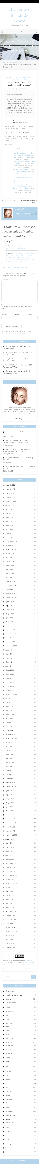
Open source (10, 1038)
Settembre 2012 (11, 738)
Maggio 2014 (10, 662)
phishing (8, 1057)
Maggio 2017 (10, 517)
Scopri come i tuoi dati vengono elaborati (16, 333)
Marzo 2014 (10, 670)
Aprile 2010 (9, 855)
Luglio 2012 (9, 746)
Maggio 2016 (10, 565)
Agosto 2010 (10, 839)
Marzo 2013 (10, 714)
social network (17, 79)
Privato (8, 1095)
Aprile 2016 (9, 569)
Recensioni (9, 1100)
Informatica (16, 77)
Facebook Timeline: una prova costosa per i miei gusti (23, 180)
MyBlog (8, 1079)
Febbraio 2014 (11, 674)
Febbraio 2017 (11, 529)
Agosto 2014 (10, 650)
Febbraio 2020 (11, 485)
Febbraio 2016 (11, 577)
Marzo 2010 (10, 859)
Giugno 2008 (10, 944)
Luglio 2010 (9, 843)
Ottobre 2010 (10, 831)
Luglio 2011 (9, 795)
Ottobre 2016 (10, 545)
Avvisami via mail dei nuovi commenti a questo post (18, 308)
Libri (7, 1103)
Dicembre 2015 (11, 586)
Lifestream (9, 1123)
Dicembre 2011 (11, 775)
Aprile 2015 (9, 618)
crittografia (9, 1045)
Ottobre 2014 (10, 642)
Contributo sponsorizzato (14, 995)
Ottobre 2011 (10, 783)
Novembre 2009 (11, 875)
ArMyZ (13, 89)
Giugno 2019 (10, 493)
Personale (9, 1087)
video (7, 1152)
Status (8, 1120)
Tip (7, 1136)
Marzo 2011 (10, 811)
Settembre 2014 (11, 646)
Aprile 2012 (9, 758)
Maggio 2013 (10, 706)
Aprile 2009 (9, 903)
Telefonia (9, 1132)
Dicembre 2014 (11, 634)
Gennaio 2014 (10, 678)
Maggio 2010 (10, 851)
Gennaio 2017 (10, 533)
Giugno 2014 (10, 658)
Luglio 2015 (9, 606)
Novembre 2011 (11, 779)
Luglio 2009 (9, 891)
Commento (5, 280)
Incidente (8, 77)
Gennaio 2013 (10, 722)
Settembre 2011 (11, 787)
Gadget (8, 1019)
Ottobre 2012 (10, 734)
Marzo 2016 (10, 573)
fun (7, 1015)
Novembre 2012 (11, 730)
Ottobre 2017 (10, 497)
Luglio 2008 (9, 940)
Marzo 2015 (10, 622)
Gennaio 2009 (10, 915)
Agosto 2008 (10, 935)
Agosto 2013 (10, 698)
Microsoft (9, 1034)
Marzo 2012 (10, 763)
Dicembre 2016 (11, 537)
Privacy (23, 77)
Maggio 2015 (10, 614)
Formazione (10, 1011)
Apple (8, 1026)
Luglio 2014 (9, 654)
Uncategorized (11, 1144)
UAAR (7, 1140)
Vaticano (9, 1148)
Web (24, 79)
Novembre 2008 (11, 923)
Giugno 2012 (10, 750)
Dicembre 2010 (11, 823)
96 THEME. (23, 1161)
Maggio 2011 (10, 803)
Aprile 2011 (9, 807)
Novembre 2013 (11, 686)
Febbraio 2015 (11, 626)
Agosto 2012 (10, 742)
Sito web (29, 315)
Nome (4, 315)
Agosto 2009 (10, 887)
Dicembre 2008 (11, 919)
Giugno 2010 (10, 847)
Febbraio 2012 (11, 767)
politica (8, 1091)
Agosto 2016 (10, 553)
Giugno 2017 (10, 513)
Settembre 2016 (11, 549)
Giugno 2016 (10, 561)
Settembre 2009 (11, 883)
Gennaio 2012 (10, 771)
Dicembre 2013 (11, 682)
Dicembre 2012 (11, 726)
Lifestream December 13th (27, 202)
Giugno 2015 (10, 610)
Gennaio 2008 (10, 948)
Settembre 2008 (11, 931)
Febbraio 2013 (11, 718)
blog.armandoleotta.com (25, 969)
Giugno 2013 (10, 702)
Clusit (7, 1030)
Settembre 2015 (11, 598)
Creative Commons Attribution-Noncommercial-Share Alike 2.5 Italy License (19, 965)
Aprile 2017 (9, 521)
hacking (8, 1049)
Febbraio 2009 (11, 911)
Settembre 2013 (11, 694)
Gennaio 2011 (10, 819)
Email (16, 315)
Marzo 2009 (10, 907)
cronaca (8, 999)
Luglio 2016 (9, 557)
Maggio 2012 (10, 754)
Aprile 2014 (9, 666)
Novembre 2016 (11, 541)
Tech (7, 1128)
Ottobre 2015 (10, 594)
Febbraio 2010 (11, 863)
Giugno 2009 (10, 895)
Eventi (8, 1007)
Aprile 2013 (9, 710)
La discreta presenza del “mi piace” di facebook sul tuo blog (23, 155)
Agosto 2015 (10, 602)
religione (8, 1108)
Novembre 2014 (11, 638)
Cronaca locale (11, 1002)
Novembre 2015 (11, 590)
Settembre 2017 (11, 501)
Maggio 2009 (10, 899)
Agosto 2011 (10, 791)
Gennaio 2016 (10, 581)
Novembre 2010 (11, 827)
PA (6, 1083)
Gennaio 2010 (10, 867)
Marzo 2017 (10, 525)
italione (8, 1071)
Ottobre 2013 (10, 690)
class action (10, 991)
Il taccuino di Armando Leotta (19, 15)
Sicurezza (29, 77)
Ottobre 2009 (10, 879)
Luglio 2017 (9, 509)
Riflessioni (9, 1112)
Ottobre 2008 (10, 927)
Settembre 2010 (11, 835)
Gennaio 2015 (10, 630)
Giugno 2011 (10, 799)
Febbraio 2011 (11, 815)
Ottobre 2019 (10, 489)
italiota (8, 1075)
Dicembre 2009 (11, 871)
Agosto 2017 (10, 505)
